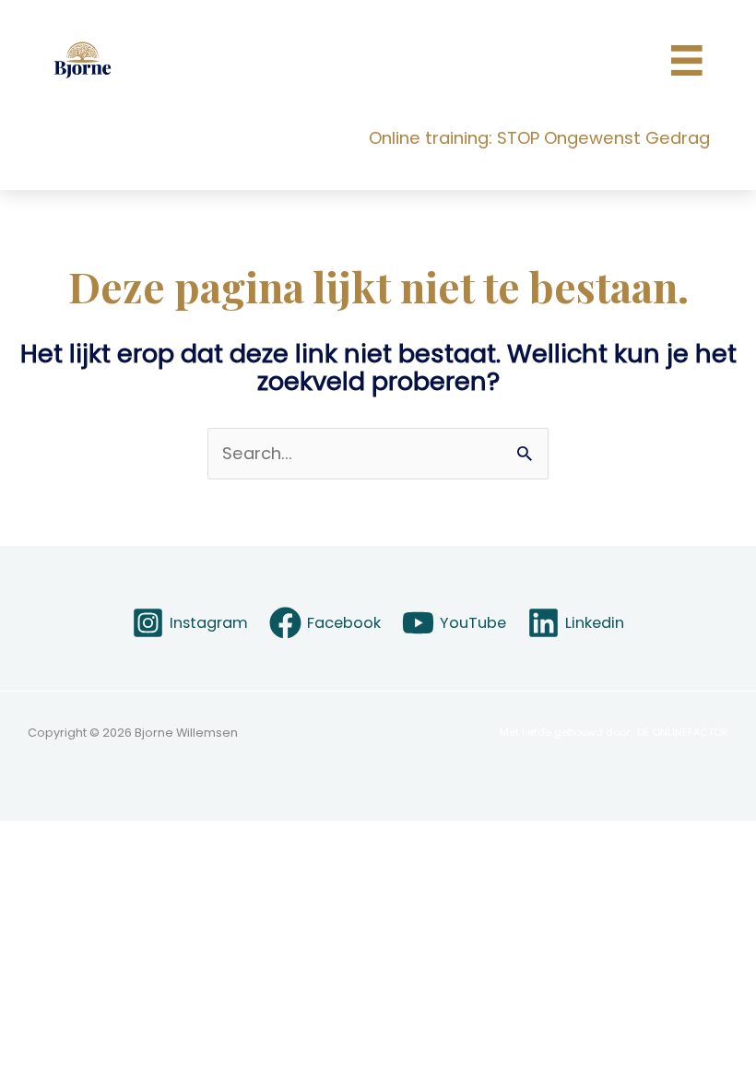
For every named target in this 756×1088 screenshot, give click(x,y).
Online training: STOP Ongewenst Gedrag (539, 137)
